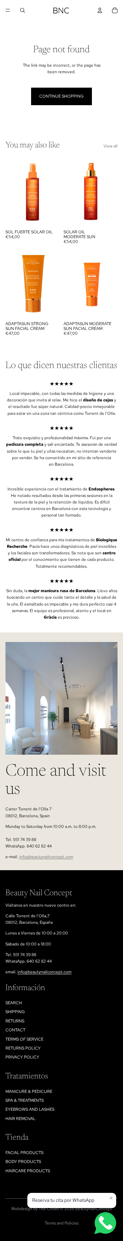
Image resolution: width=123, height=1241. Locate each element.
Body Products (23, 1161)
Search (13, 1003)
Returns (14, 1021)
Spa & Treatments (24, 1100)
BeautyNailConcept (93, 1208)
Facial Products (24, 1152)
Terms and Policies (62, 1223)
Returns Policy (23, 1048)
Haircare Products (27, 1171)
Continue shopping (61, 96)
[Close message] (111, 1198)
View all (111, 146)
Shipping (15, 1012)
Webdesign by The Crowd (35, 1208)
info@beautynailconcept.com (46, 857)
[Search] (22, 10)
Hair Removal (20, 1118)
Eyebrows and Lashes (29, 1109)
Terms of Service (24, 1039)
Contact (15, 1030)
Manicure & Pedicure (28, 1091)
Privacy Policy (22, 1057)
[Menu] (8, 10)
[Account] (99, 10)
